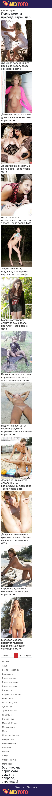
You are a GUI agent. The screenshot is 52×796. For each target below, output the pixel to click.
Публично (6, 747)
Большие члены (9, 686)
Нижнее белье (9, 743)
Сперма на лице (10, 760)
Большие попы (9, 678)
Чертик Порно (8, 10)
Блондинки (7, 674)
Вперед (27, 655)
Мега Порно (8, 764)
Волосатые (7, 698)
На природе (8, 739)
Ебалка (5, 661)
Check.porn (32, 787)
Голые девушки (9, 702)
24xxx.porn (20, 787)
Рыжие (5, 751)
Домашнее (7, 706)
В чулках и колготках (12, 694)
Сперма (6, 755)
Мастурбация (8, 727)
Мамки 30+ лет (9, 723)
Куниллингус (8, 719)
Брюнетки (7, 690)
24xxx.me (44, 9)
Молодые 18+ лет (10, 735)
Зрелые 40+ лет (10, 710)
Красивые (7, 715)
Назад (5, 655)
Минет (5, 731)
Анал (4, 666)
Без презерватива (10, 670)
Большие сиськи (10, 682)
